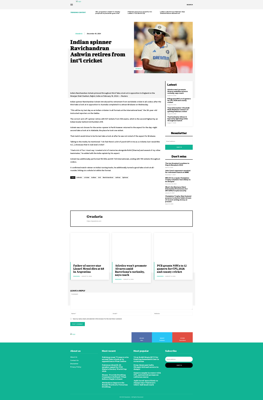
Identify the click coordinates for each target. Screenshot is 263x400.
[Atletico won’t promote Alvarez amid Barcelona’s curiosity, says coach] (131, 247)
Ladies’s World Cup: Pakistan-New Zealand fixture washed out (172, 12)
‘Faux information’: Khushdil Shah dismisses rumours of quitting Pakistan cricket (178, 110)
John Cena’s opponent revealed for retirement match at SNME (177, 171)
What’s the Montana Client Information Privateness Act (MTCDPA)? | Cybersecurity (176, 189)
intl (99, 177)
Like (141, 333)
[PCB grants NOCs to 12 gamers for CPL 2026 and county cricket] (173, 247)
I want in (179, 147)
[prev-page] (93, 13)
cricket (86, 177)
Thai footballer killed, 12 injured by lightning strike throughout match (177, 119)
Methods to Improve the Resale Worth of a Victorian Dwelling (115, 385)
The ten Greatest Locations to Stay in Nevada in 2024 (177, 164)
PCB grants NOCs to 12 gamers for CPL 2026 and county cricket (179, 100)
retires (117, 177)
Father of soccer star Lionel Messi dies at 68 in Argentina (88, 268)
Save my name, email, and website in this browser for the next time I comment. (97, 319)
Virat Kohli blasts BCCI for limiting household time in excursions (146, 359)
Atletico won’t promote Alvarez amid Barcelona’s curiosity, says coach (177, 91)
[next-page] (192, 13)
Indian (93, 177)
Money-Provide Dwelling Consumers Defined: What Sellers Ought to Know (114, 377)
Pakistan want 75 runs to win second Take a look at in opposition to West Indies (115, 359)
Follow (162, 333)
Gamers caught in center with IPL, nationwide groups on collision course (147, 375)
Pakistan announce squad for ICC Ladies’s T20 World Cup (140, 12)
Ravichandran (108, 177)
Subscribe (182, 333)
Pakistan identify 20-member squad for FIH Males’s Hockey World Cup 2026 (114, 368)
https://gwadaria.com (94, 221)
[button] (190, 4)
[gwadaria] (72, 34)
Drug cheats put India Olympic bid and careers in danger (146, 367)
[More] (140, 83)
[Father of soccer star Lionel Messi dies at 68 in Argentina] (89, 247)
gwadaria (78, 34)
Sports (138, 69)
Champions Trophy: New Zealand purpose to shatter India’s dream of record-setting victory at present (178, 199)
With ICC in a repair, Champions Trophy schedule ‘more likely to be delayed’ (177, 180)
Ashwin (79, 177)
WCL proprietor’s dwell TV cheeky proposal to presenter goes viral (107, 12)
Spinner (125, 177)
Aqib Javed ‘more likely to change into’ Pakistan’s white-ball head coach (146, 383)
